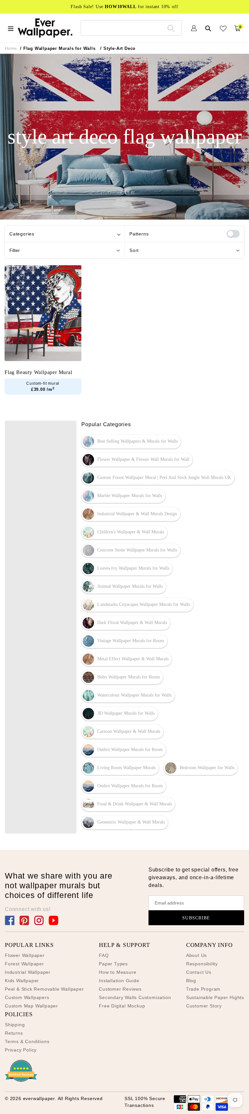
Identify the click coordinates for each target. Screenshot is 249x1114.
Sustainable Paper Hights (215, 997)
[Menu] (11, 28)
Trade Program (203, 989)
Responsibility (202, 963)
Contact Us (198, 972)
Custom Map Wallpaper (31, 1005)
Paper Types (113, 963)
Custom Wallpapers (27, 997)
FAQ (104, 955)
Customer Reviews (120, 989)
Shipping (15, 1024)
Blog (191, 980)
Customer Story (204, 1005)
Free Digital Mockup (122, 1005)
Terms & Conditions (27, 1041)
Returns (14, 1033)
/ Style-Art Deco (118, 48)
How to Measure (117, 972)
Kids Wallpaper (22, 980)
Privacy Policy (21, 1049)
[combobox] (131, 27)
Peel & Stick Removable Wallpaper (44, 989)
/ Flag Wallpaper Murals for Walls (57, 48)
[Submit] (171, 27)
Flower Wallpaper (25, 955)
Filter (14, 250)
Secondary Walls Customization (135, 997)
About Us (196, 955)
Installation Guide (119, 980)
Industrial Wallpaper (28, 972)
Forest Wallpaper (24, 963)
